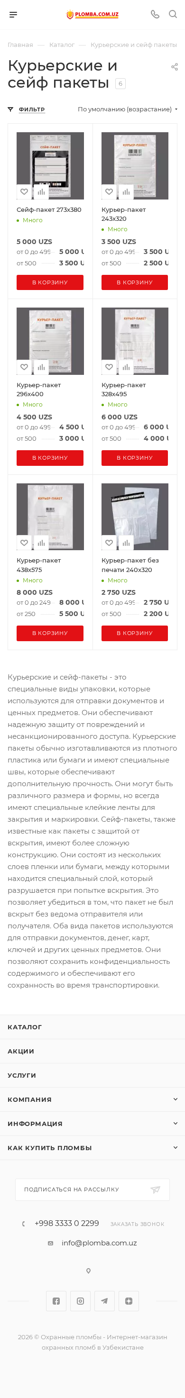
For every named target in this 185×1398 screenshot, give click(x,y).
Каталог (25, 1027)
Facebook (56, 1301)
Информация (35, 1123)
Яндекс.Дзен (129, 1301)
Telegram (104, 1301)
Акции (21, 1051)
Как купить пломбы (50, 1148)
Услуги (22, 1075)
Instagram (80, 1301)
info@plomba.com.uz (99, 1242)
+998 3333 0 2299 (67, 1223)
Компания (30, 1099)
